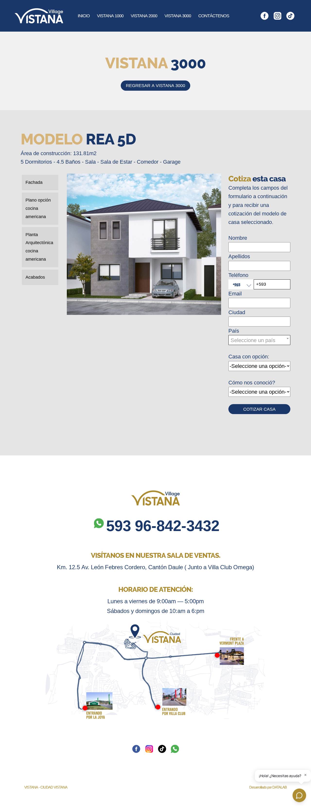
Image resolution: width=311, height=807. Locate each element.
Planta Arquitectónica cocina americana (39, 246)
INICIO (84, 16)
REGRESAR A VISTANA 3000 (155, 85)
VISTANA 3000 (177, 16)
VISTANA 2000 (144, 16)
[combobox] (259, 340)
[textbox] (259, 340)
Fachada (34, 182)
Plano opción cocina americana (38, 208)
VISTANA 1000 (110, 16)
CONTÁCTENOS (213, 16)
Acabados (35, 277)
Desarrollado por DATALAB (268, 787)
